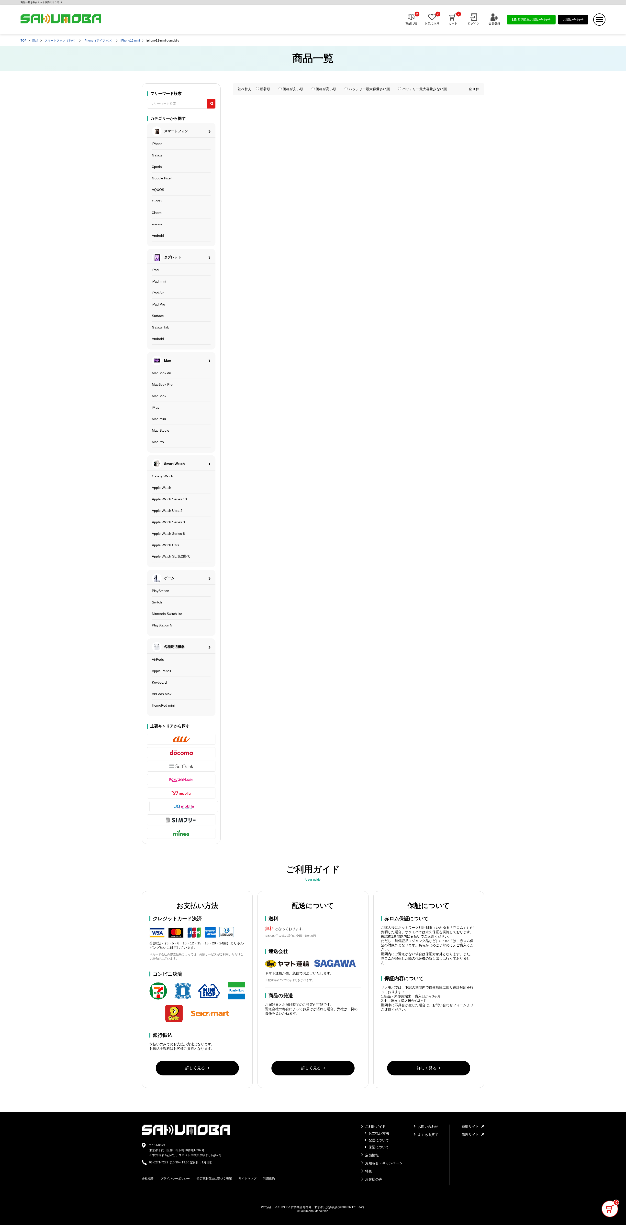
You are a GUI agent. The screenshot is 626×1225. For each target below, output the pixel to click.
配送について (378, 1140)
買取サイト (470, 1126)
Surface (158, 316)
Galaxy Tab (160, 327)
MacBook (159, 396)
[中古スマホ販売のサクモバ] (186, 1134)
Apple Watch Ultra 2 (167, 511)
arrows (157, 224)
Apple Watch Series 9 (168, 522)
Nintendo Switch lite (167, 614)
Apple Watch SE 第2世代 (171, 556)
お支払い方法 (378, 1133)
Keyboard (159, 682)
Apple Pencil (161, 671)
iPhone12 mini (130, 40)
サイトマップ (247, 1178)
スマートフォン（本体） (61, 40)
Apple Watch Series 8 (168, 534)
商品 (35, 40)
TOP (23, 40)
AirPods (158, 659)
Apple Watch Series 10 (169, 499)
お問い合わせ (573, 20)
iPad (155, 270)
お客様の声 (373, 1179)
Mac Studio (160, 430)
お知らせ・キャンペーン (383, 1163)
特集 (368, 1171)
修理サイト (470, 1135)
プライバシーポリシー (175, 1178)
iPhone (157, 144)
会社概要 (148, 1178)
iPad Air (158, 293)
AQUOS (158, 190)
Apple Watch (161, 488)
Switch (157, 602)
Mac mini (159, 419)
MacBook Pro (162, 384)
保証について (378, 1147)
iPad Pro (158, 304)
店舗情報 (371, 1155)
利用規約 (269, 1178)
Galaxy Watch (162, 476)
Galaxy (157, 155)
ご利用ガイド (375, 1126)
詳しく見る (195, 1068)
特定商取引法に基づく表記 (214, 1178)
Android (158, 236)
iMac (155, 407)
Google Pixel (161, 178)
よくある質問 (427, 1135)
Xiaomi (157, 213)
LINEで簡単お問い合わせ (531, 20)
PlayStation (160, 591)
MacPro (158, 442)
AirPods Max (161, 694)
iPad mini (159, 281)
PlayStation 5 (162, 625)
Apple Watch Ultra (165, 545)
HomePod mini (163, 705)
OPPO (157, 201)
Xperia (157, 167)
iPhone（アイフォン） (99, 40)
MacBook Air (161, 373)
